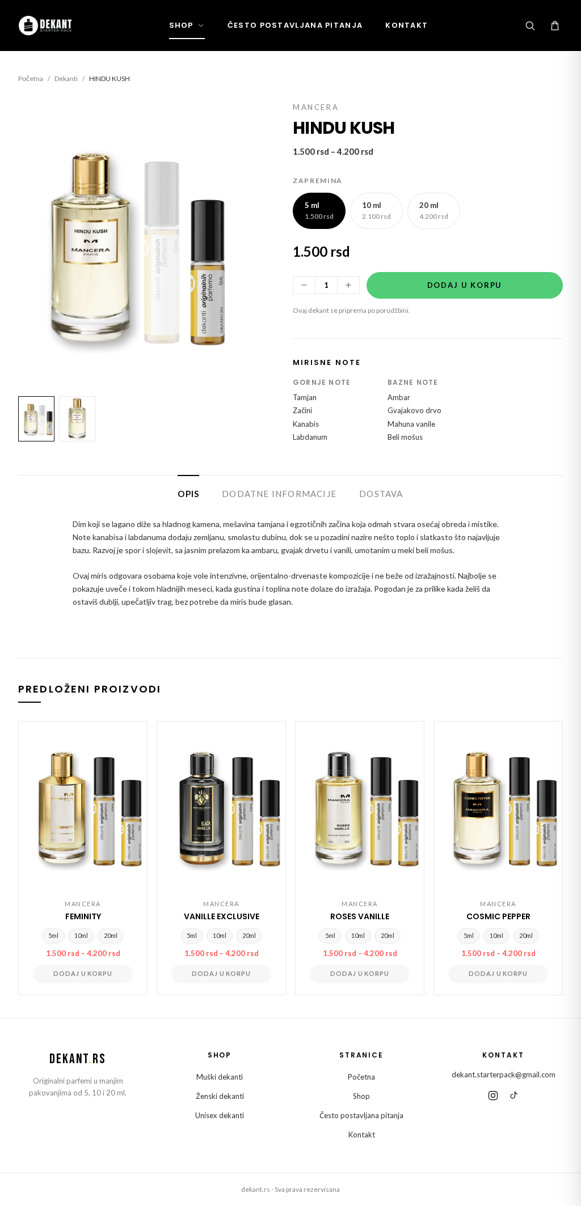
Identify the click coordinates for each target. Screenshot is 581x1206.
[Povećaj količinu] (348, 285)
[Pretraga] (530, 25)
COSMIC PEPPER (498, 916)
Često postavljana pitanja (295, 25)
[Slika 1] (36, 418)
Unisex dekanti (219, 1115)
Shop (181, 25)
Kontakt (406, 25)
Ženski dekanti (220, 1096)
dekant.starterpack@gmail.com (503, 1074)
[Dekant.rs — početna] (46, 25)
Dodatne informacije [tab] (279, 494)
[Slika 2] (77, 418)
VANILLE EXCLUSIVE (221, 916)
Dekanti (66, 78)
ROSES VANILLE (359, 916)
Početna (30, 78)
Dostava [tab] (381, 494)
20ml (110, 935)
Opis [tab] (188, 494)
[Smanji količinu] (304, 285)
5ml (53, 935)
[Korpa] (555, 25)
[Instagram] (493, 1095)
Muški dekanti (219, 1076)
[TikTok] (513, 1095)
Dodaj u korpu (465, 285)
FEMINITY (83, 916)
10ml (81, 935)
